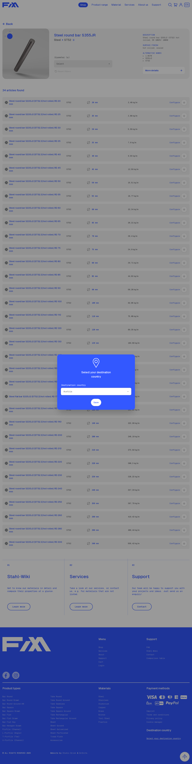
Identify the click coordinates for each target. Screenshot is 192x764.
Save (96, 402)
